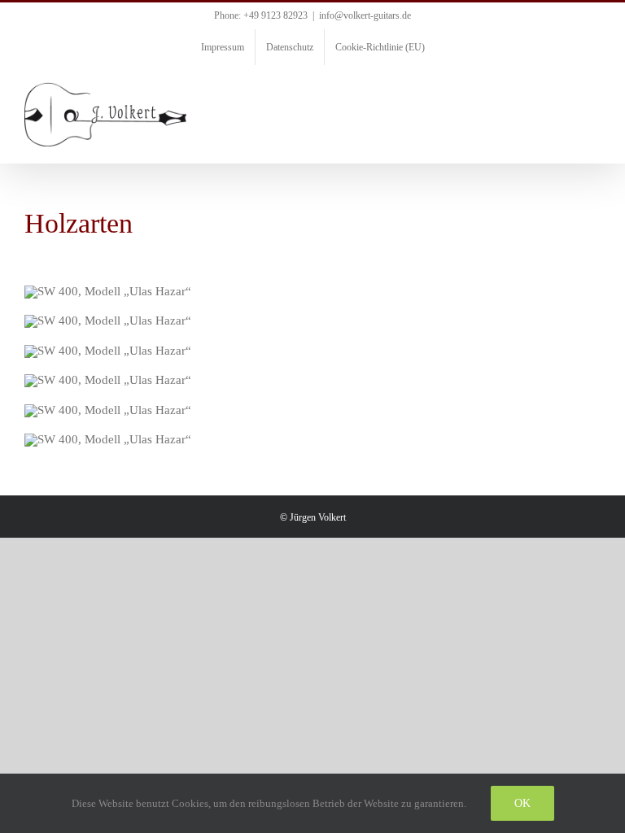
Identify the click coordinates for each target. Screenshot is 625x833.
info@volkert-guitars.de (365, 15)
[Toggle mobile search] (564, 90)
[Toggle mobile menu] (594, 90)
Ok (522, 803)
